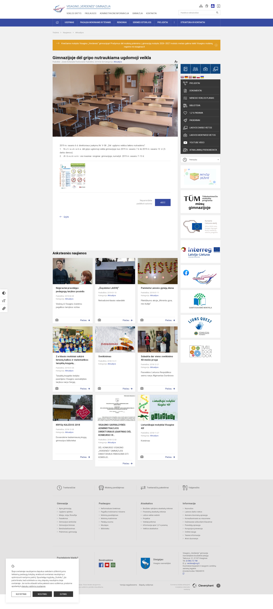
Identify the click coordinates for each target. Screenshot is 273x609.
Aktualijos (79, 32)
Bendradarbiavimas (67, 528)
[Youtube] (107, 565)
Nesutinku (42, 594)
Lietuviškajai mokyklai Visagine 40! (157, 426)
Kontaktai (151, 13)
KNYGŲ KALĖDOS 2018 (68, 424)
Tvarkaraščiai (68, 487)
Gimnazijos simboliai (67, 522)
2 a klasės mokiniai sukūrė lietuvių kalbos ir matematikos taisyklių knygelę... (72, 360)
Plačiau (83, 320)
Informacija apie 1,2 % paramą (155, 525)
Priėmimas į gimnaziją (68, 532)
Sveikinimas (104, 356)
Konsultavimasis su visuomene (197, 518)
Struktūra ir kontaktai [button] (193, 22)
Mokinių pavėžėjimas (114, 487)
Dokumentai (196, 90)
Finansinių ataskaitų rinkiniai (154, 512)
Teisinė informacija (192, 535)
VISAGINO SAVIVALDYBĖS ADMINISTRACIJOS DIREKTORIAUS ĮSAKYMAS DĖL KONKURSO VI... (114, 429)
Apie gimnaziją (65, 508)
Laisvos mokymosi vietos (203, 135)
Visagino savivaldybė (162, 563)
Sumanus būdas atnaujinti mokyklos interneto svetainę (180, 587)
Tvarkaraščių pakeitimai (157, 487)
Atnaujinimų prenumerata (203, 150)
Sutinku (63, 594)
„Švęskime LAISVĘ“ (108, 288)
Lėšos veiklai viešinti (151, 515)
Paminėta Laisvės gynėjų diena (157, 288)
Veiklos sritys (74, 13)
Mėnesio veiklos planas (202, 98)
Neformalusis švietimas (110, 508)
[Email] (113, 565)
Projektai (195, 83)
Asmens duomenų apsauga (196, 515)
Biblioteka (195, 105)
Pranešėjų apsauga (192, 525)
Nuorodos (189, 508)
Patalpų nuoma (107, 522)
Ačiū (162, 202)
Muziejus (104, 525)
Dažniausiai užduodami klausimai (198, 522)
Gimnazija (137, 13)
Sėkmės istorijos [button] (142, 22)
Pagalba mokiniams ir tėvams (113, 512)
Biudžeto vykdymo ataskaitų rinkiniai (158, 508)
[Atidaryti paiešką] (217, 13)
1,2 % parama (196, 113)
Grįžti (66, 217)
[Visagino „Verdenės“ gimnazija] (60, 7)
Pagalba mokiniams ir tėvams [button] (95, 22)
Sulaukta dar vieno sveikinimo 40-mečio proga (157, 358)
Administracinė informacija (114, 13)
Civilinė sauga (190, 532)
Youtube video (197, 142)
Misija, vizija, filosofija (68, 515)
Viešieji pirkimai (149, 522)
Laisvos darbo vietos (201, 128)
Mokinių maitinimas (109, 518)
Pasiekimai (195, 120)
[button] (201, 6)
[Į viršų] (218, 586)
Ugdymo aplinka (66, 512)
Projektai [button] (162, 22)
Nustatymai (21, 594)
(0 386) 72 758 (191, 561)
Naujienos (67, 32)
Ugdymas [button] (69, 22)
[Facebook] (101, 565)
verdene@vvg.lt (193, 563)
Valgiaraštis (193, 487)
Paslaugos (90, 13)
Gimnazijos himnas (67, 525)
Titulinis (56, 32)
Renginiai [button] (122, 22)
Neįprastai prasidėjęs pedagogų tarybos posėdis (70, 290)
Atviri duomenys (191, 538)
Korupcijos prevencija (194, 528)
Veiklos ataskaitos (150, 528)
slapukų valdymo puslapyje (33, 586)
